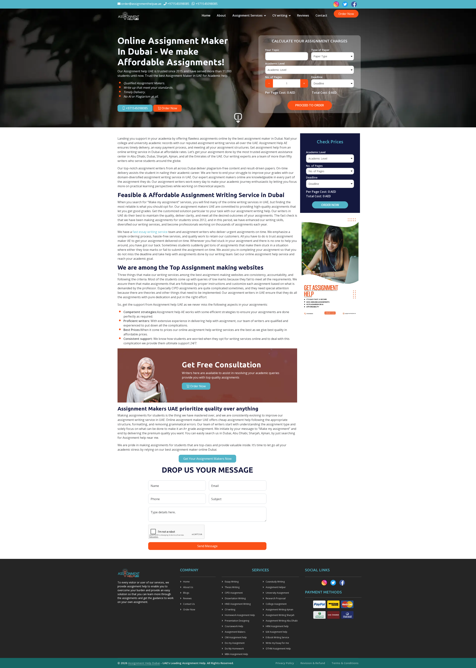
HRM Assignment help (277, 626)
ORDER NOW (330, 205)
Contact (321, 15)
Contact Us (189, 604)
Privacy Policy (285, 663)
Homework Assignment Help (240, 615)
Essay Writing (232, 581)
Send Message (207, 546)
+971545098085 (178, 4)
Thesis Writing (232, 587)
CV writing (279, 15)
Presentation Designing (237, 620)
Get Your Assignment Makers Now (207, 459)
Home (206, 15)
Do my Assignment (235, 643)
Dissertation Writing (235, 598)
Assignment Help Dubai (144, 663)
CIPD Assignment (234, 592)
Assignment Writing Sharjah (280, 615)
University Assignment (277, 592)
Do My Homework (234, 648)
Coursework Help (234, 626)
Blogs (186, 592)
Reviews (303, 15)
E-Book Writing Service (277, 637)
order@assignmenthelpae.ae (140, 4)
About (221, 15)
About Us (188, 587)
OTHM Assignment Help (278, 648)
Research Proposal (276, 598)
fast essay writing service (150, 232)
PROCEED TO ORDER (309, 105)
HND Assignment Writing (238, 604)
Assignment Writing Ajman (279, 609)
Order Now (346, 14)
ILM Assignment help (276, 631)
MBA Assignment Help (236, 654)
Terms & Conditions (345, 663)
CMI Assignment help (236, 637)
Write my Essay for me (277, 643)
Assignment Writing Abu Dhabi (282, 620)
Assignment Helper (276, 587)
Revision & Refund (312, 663)
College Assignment (276, 604)
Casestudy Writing (275, 581)
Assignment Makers (235, 631)
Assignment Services (247, 15)
